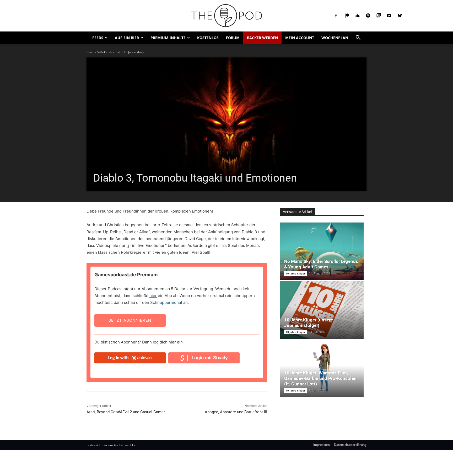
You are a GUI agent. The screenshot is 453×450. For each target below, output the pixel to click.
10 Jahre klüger (135, 52)
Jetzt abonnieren (130, 320)
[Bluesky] (400, 16)
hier (153, 295)
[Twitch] (378, 16)
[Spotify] (368, 16)
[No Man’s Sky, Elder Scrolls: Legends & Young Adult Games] (322, 251)
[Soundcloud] (357, 16)
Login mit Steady (210, 357)
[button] (358, 37)
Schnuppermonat (166, 302)
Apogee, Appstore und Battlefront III (236, 412)
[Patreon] (347, 16)
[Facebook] (336, 16)
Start (90, 52)
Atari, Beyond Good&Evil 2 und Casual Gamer (126, 412)
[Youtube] (389, 16)
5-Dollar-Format (108, 52)
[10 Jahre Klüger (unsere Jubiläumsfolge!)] (322, 310)
